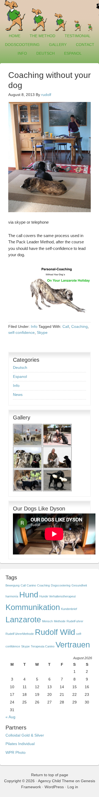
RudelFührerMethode (20, 633)
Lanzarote (23, 619)
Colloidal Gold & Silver (25, 735)
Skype (42, 332)
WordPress (54, 787)
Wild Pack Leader (49, 15)
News (18, 394)
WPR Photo (16, 752)
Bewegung (13, 585)
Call (65, 326)
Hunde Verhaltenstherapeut (57, 596)
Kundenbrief (69, 609)
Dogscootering (22, 44)
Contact (85, 44)
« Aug (10, 717)
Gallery (56, 44)
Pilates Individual (20, 743)
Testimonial (77, 36)
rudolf (46, 94)
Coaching (79, 326)
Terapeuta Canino (42, 646)
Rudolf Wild (55, 632)
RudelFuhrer (75, 621)
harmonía (12, 596)
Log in (72, 787)
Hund (28, 594)
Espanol (71, 53)
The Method (42, 36)
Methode (59, 621)
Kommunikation (33, 607)
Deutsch (43, 53)
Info (20, 53)
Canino (31, 585)
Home (14, 36)
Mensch (47, 621)
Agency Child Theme (56, 781)
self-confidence (21, 332)
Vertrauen (73, 644)
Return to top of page (49, 775)
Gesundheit (79, 585)
